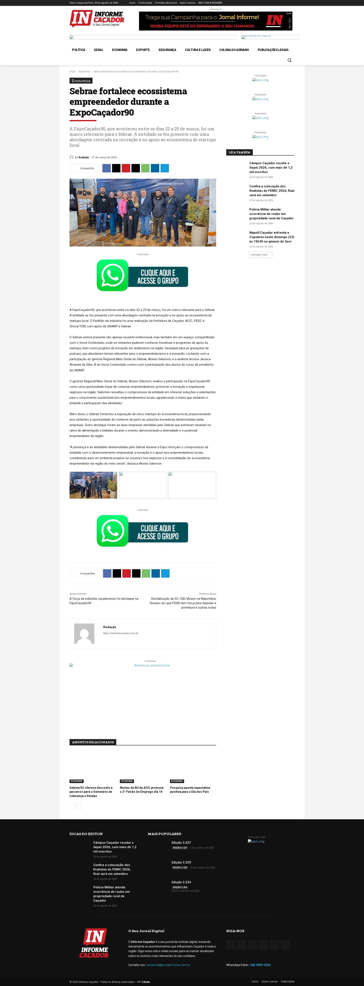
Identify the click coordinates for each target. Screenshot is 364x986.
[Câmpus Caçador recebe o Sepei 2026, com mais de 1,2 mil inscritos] (236, 168)
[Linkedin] (155, 168)
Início (72, 71)
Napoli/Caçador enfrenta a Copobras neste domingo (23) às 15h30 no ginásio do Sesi (271, 237)
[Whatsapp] (292, 3)
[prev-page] (72, 806)
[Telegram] (165, 168)
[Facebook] (262, 3)
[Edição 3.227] (158, 848)
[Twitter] (268, 3)
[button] (289, 60)
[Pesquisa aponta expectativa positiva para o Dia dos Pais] (193, 767)
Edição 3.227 (181, 843)
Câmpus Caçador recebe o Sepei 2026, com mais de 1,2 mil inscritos (271, 167)
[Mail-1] (286, 3)
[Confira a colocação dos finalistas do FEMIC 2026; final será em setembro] (236, 191)
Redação (84, 157)
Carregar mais (259, 254)
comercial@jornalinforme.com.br (168, 965)
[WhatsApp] (145, 168)
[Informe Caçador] (103, 19)
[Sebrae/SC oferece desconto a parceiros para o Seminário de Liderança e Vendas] (93, 767)
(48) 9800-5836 (260, 965)
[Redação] (72, 157)
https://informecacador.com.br (120, 633)
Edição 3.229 (181, 862)
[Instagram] (274, 3)
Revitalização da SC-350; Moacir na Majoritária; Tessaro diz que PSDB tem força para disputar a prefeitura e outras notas (182, 603)
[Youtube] (280, 3)
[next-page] (79, 806)
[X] (116, 168)
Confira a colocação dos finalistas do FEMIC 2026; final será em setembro (271, 190)
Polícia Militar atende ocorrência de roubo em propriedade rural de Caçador (271, 214)
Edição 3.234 (181, 882)
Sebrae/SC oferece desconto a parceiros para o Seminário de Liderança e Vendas (91, 792)
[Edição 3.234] (158, 887)
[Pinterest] (126, 168)
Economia (84, 71)
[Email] (135, 168)
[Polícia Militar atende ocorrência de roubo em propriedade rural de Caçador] (236, 214)
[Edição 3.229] (158, 867)
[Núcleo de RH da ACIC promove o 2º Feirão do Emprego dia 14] (143, 767)
